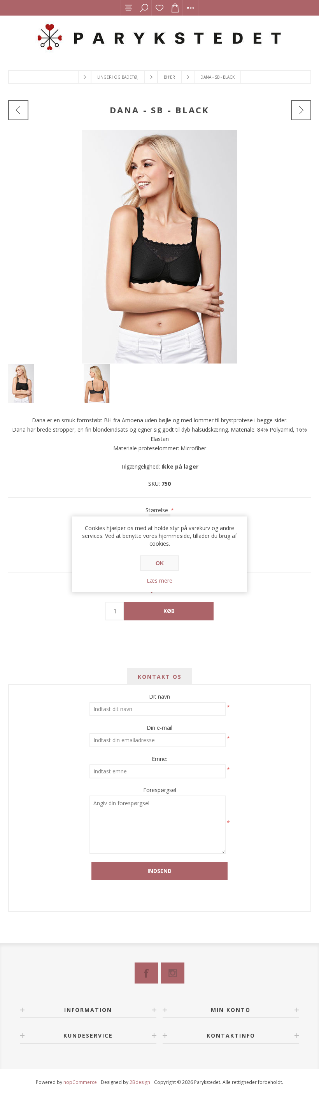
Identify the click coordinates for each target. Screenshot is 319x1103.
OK (160, 563)
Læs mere (159, 580)
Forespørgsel (159, 790)
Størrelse (157, 510)
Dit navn (159, 696)
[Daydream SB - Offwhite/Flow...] (301, 110)
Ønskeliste (159, 8)
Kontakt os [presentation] (160, 676)
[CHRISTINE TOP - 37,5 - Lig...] (18, 110)
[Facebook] (146, 973)
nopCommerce (80, 1082)
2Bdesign (140, 1082)
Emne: (159, 758)
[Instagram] (172, 973)
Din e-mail (159, 727)
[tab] (159, 676)
